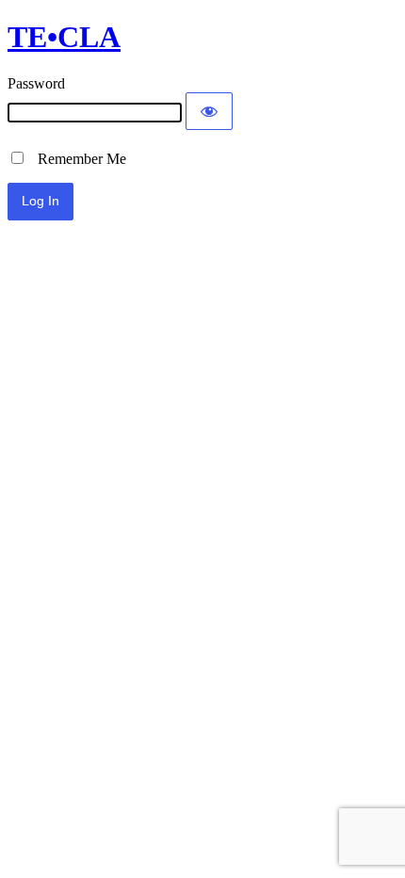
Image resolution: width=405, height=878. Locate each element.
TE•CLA (64, 37)
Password (36, 83)
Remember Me (76, 159)
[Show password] (209, 111)
